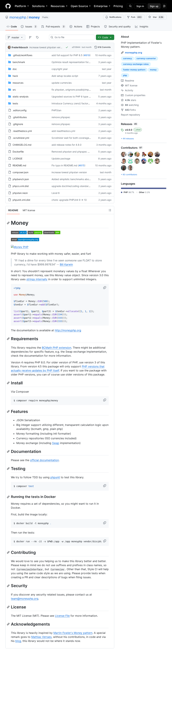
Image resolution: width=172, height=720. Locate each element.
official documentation (44, 460)
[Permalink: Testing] (8, 468)
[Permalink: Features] (8, 411)
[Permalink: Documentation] (8, 451)
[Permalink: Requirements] (8, 338)
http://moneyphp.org (68, 330)
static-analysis (20, 96)
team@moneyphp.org (24, 598)
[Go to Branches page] (30, 37)
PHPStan (56, 110)
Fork (136, 17)
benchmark (19, 62)
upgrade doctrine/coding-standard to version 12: (78, 186)
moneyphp (17, 17)
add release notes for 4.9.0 (66, 144)
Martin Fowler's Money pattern (72, 632)
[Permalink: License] (8, 607)
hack (15, 75)
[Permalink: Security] (8, 585)
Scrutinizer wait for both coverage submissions (77, 137)
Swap (55, 443)
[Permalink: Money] (8, 223)
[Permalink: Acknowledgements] (8, 624)
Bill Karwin (66, 264)
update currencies (62, 82)
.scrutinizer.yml (21, 137)
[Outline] (110, 210)
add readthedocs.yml (63, 131)
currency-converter (146, 58)
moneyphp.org (133, 52)
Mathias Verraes (41, 637)
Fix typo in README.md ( (65, 165)
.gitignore (18, 124)
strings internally (36, 279)
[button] (105, 287)
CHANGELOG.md (22, 144)
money (34, 17)
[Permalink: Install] (8, 382)
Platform (20, 6)
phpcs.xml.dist (21, 186)
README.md (19, 165)
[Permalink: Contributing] (8, 552)
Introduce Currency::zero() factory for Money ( (77, 103)
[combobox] (73, 37)
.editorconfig (20, 110)
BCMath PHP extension (56, 347)
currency (127, 58)
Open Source (79, 6)
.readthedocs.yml (22, 131)
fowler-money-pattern (134, 69)
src (14, 89)
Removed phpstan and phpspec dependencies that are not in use (88, 151)
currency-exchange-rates (136, 64)
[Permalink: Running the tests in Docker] (8, 497)
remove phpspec (61, 117)
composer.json (20, 172)
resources (18, 82)
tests (15, 103)
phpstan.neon (20, 193)
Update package (61, 158)
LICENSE (17, 158)
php (125, 75)
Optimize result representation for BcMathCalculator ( (81, 62)
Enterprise (101, 6)
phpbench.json (21, 179)
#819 (87, 55)
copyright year (60, 69)
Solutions (38, 6)
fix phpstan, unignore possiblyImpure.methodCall (78, 89)
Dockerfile (18, 151)
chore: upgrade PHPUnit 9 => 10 (69, 199)
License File (62, 615)
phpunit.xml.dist (21, 199)
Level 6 (56, 193)
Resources (58, 6)
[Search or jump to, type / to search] (130, 6)
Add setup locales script (65, 75)
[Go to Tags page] (37, 37)
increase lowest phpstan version (47, 47)
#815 (81, 165)
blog (18, 641)
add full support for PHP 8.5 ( (68, 55)
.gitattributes (20, 117)
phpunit (55, 477)
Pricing (118, 6)
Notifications (115, 17)
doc (15, 69)
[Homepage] (8, 6)
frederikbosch (20, 47)
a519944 (76, 47)
